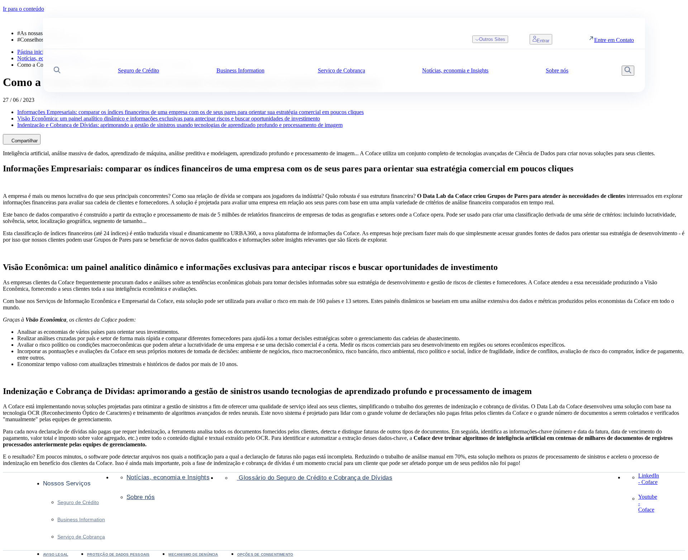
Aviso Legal (55, 554)
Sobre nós (140, 497)
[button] (57, 71)
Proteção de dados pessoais (118, 554)
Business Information (81, 519)
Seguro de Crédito (78, 502)
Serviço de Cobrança (81, 537)
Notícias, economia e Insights (168, 477)
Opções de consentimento (265, 554)
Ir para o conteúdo (23, 9)
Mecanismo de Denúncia (193, 554)
